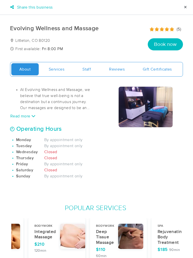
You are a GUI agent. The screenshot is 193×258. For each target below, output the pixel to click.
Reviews (117, 69)
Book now (165, 44)
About (25, 69)
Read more (20, 116)
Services (56, 69)
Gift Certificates (157, 69)
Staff (86, 69)
